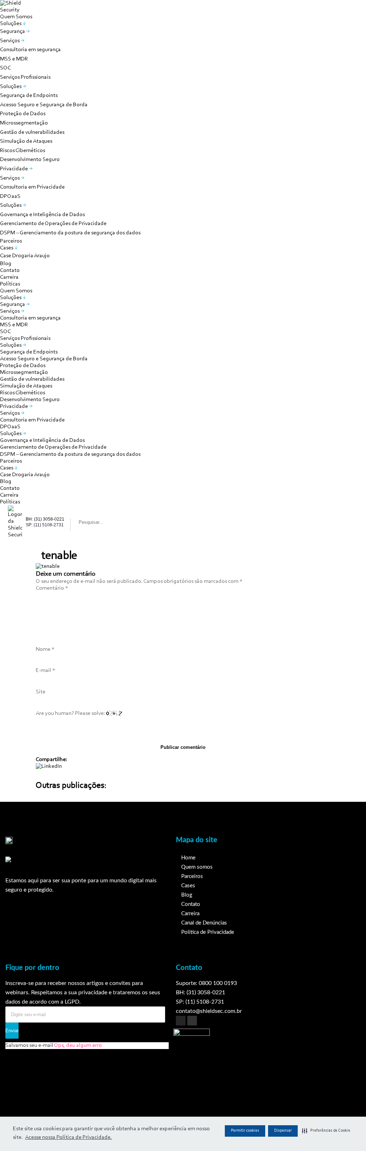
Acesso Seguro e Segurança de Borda (44, 105)
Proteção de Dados (22, 114)
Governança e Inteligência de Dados (42, 215)
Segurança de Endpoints (29, 95)
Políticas (10, 284)
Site (40, 692)
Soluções (11, 23)
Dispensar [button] (283, 1130)
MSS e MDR (14, 59)
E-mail (45, 670)
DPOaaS (10, 196)
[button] (326, 1131)
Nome (45, 649)
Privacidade (14, 169)
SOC (5, 68)
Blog (5, 264)
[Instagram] (181, 1020)
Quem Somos (16, 17)
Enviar (12, 1030)
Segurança (13, 31)
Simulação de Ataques (26, 141)
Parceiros (11, 241)
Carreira (9, 277)
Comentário (52, 588)
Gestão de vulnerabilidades (32, 132)
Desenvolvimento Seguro (30, 159)
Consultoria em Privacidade (32, 187)
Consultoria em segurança (30, 50)
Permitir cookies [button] (245, 1130)
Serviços (10, 41)
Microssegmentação (24, 123)
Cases (7, 248)
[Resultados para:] (108, 522)
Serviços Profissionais (25, 77)
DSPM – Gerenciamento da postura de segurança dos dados (70, 233)
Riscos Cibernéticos (22, 150)
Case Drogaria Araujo (25, 256)
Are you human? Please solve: (71, 713)
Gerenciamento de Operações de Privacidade (53, 223)
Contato (10, 270)
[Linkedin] (192, 1020)
